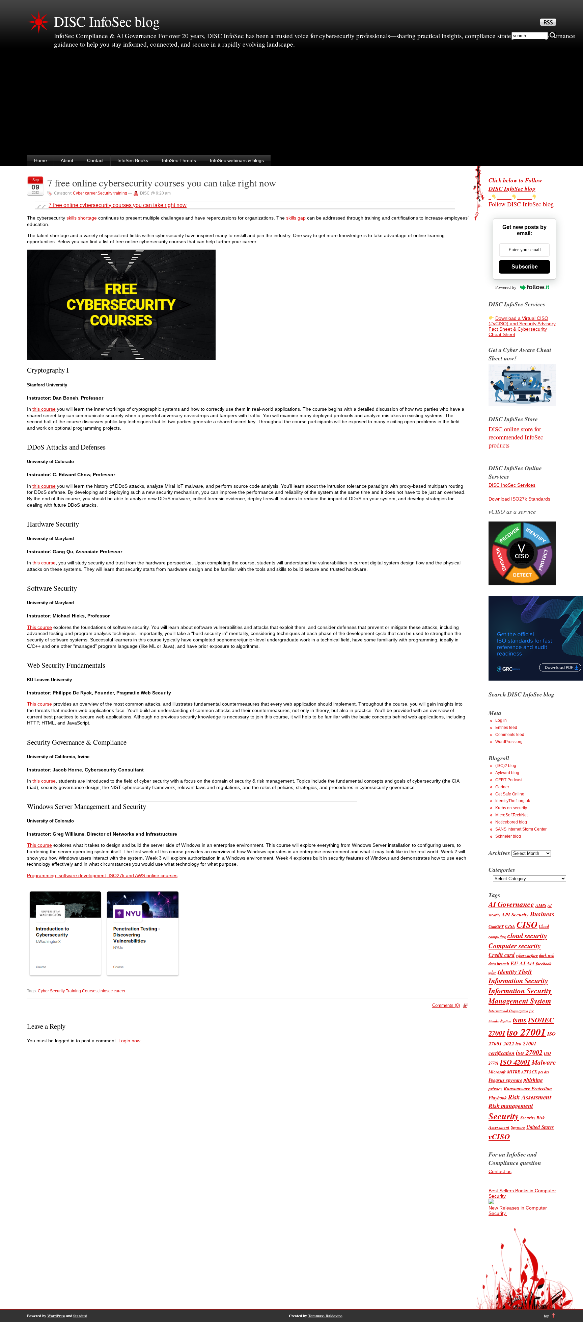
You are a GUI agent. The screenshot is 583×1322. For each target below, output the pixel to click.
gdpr (492, 972)
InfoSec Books (132, 160)
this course (44, 409)
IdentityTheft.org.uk (512, 800)
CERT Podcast (508, 780)
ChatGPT (496, 926)
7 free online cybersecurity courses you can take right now (161, 182)
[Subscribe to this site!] (548, 24)
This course (39, 627)
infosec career (113, 991)
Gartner (502, 787)
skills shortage (81, 218)
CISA (510, 926)
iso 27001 (526, 1032)
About (67, 160)
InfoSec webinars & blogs (237, 160)
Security (504, 1116)
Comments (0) (446, 1005)
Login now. (129, 1040)
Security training (112, 193)
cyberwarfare (527, 955)
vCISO (499, 1136)
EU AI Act (522, 963)
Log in (501, 720)
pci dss (543, 1072)
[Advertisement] (291, 104)
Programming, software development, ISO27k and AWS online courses (102, 875)
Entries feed (506, 727)
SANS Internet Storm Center (521, 829)
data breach (499, 964)
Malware (544, 1062)
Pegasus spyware (505, 1080)
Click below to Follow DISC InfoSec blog (515, 184)
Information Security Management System (520, 996)
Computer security (515, 945)
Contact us (500, 1171)
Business (542, 913)
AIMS (540, 905)
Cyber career (84, 193)
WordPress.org (509, 741)
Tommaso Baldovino (325, 1316)
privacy (495, 1089)
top (546, 1316)
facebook (543, 964)
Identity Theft (515, 971)
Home (40, 160)
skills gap (296, 218)
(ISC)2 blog (505, 765)
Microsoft (497, 1072)
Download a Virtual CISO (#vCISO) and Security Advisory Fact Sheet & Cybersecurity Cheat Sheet (522, 326)
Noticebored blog (511, 822)
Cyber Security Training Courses (68, 991)
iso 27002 (529, 1052)
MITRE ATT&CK (522, 1072)
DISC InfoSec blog (107, 21)
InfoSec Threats (179, 160)
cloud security (527, 936)
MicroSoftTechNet (511, 815)
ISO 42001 (515, 1062)
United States (540, 1126)
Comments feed (509, 734)
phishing (533, 1080)
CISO (527, 924)
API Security (515, 914)
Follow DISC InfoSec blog (521, 204)
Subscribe (524, 267)
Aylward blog (507, 772)
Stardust (80, 1316)
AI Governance (511, 904)
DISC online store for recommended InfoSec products (516, 437)
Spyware (518, 1127)
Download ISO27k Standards (519, 499)
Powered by (506, 287)
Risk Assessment (529, 1096)
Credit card (502, 955)
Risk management (511, 1105)
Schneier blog (508, 836)
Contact (95, 160)
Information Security (518, 981)
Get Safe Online (509, 794)
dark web (546, 955)
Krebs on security (511, 808)
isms (520, 1019)
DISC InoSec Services (512, 485)
